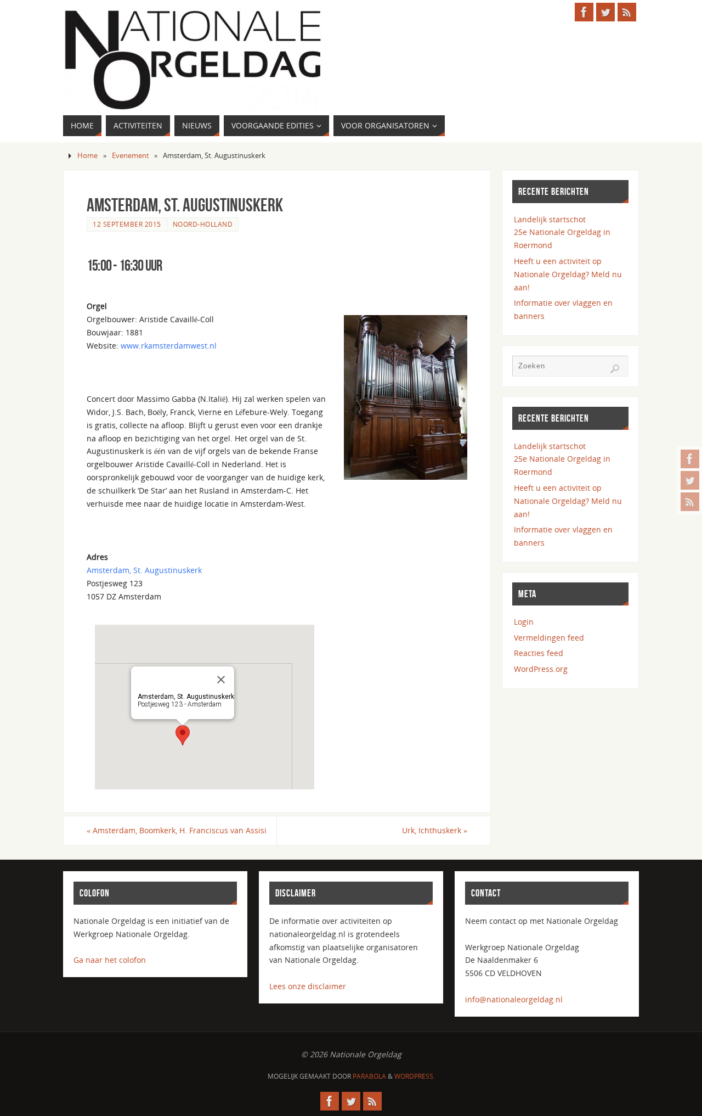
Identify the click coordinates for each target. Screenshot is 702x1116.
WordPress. (414, 1076)
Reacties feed (538, 653)
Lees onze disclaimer (307, 986)
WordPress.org (541, 669)
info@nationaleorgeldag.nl (514, 999)
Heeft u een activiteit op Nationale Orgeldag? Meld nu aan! (568, 274)
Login (524, 621)
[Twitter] (690, 480)
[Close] (221, 679)
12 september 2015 (127, 224)
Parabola (369, 1076)
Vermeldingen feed (549, 637)
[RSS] (690, 501)
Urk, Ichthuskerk (434, 830)
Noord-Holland (203, 224)
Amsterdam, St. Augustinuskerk (144, 570)
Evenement (130, 155)
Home (87, 155)
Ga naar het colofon (109, 960)
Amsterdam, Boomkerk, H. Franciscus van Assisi (177, 830)
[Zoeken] (614, 368)
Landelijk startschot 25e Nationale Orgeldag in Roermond (562, 232)
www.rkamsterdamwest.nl (169, 345)
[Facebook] (690, 459)
